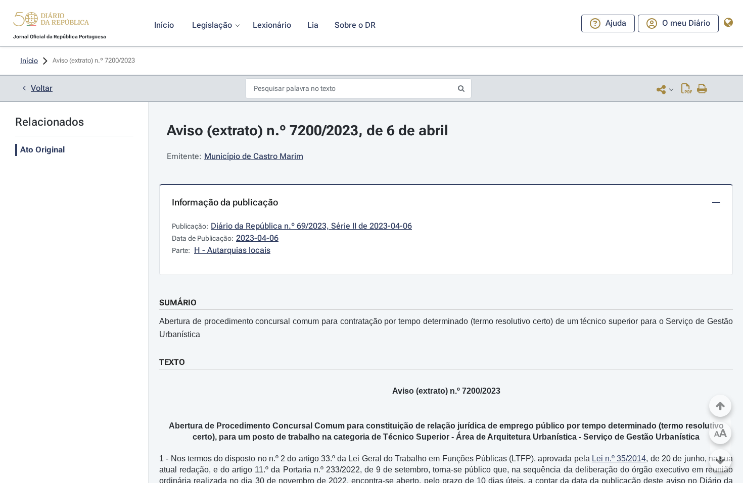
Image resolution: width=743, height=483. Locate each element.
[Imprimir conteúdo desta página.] (702, 89)
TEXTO (172, 362)
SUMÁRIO (178, 302)
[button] (51, 20)
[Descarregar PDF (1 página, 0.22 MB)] (686, 89)
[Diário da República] (51, 21)
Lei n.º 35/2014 (619, 458)
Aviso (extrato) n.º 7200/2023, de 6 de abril (307, 130)
